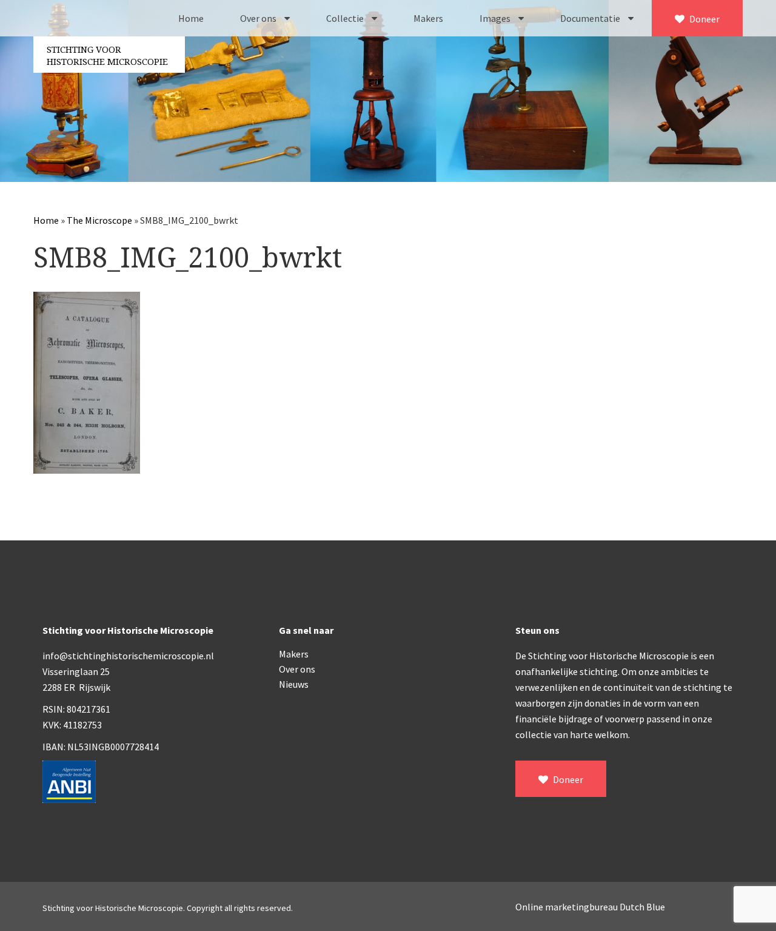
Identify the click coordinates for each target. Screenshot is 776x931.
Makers (428, 18)
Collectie (346, 18)
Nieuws (294, 684)
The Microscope (99, 220)
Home (191, 18)
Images (496, 18)
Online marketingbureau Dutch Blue (590, 907)
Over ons (259, 18)
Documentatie (591, 18)
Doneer (703, 19)
